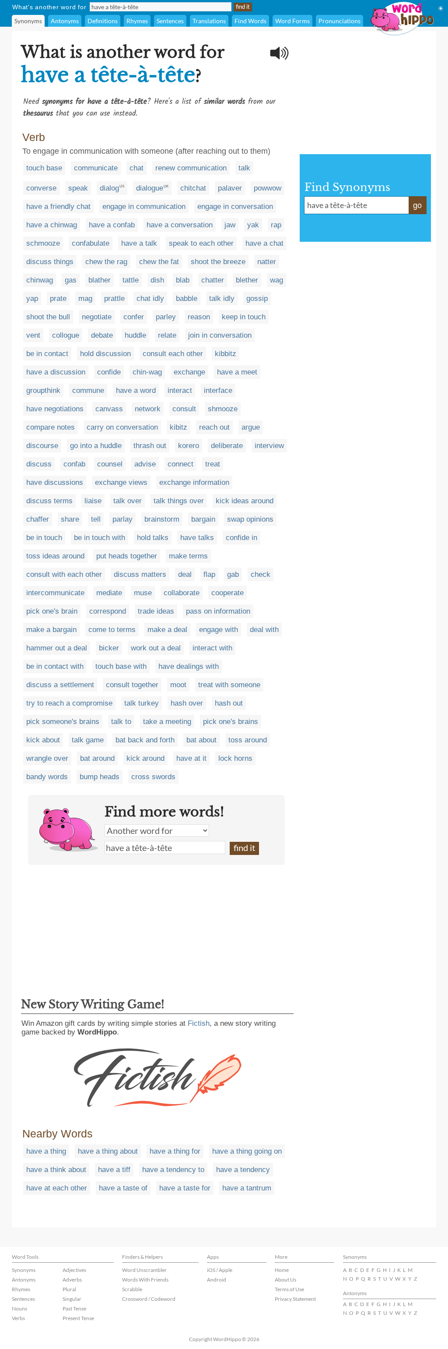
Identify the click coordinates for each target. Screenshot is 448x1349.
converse (41, 188)
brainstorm (161, 519)
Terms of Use (289, 1289)
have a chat (264, 243)
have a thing (46, 1151)
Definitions (103, 21)
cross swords (153, 777)
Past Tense (74, 1308)
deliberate (227, 445)
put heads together (126, 556)
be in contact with (55, 666)
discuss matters (140, 574)
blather (99, 280)
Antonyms (65, 21)
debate (102, 335)
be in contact (47, 354)
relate (167, 335)
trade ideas (156, 611)
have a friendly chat (58, 206)
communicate (96, 168)
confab (74, 464)
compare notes (50, 427)
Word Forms (292, 21)
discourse (42, 445)
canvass (109, 409)
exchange (189, 372)
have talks (197, 537)
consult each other (173, 354)
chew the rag (106, 262)
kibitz (178, 427)
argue (251, 427)
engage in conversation (235, 206)
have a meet (237, 372)
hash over (187, 703)
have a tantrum (246, 1188)
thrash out (149, 445)
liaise (93, 501)
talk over (127, 501)
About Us (285, 1279)
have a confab (112, 225)
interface (218, 390)
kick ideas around (244, 501)
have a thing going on (247, 1151)
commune (88, 390)
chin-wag (147, 372)
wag (276, 280)
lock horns (235, 758)
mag (85, 298)
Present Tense (78, 1318)
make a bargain (51, 629)
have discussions (54, 482)
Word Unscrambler (144, 1270)
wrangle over (47, 758)
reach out (214, 427)
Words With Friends (145, 1279)
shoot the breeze (218, 262)
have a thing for (175, 1151)
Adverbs (72, 1279)
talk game (88, 740)
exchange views (121, 482)
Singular (72, 1299)
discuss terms (49, 501)
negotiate (97, 317)
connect (180, 464)
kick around (145, 758)
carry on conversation (122, 427)
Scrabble (132, 1289)
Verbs (18, 1318)
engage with (218, 629)
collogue (65, 335)
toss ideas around (55, 556)
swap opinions (250, 519)
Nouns (19, 1308)
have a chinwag (51, 225)
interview (269, 445)
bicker (109, 648)
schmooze (43, 243)
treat (212, 464)
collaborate (182, 593)
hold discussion (105, 354)
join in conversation (220, 335)
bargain (203, 519)
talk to (121, 721)
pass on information (218, 611)
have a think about (56, 1169)
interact (180, 390)
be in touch (44, 537)
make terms (188, 556)
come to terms (112, 629)
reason (199, 317)
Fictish (199, 1023)
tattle (130, 280)
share (70, 519)
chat (137, 168)
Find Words (250, 21)
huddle (135, 335)
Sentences (170, 21)
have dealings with (188, 666)
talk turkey (141, 703)
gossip (257, 298)
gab (233, 574)
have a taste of (123, 1188)
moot (178, 685)
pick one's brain (51, 611)
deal (185, 574)
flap (209, 574)
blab (182, 280)
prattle (114, 298)
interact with (212, 648)
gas (71, 280)
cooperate (227, 593)
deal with (264, 629)
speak (78, 188)
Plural (69, 1289)
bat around (97, 758)
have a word (136, 390)
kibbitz (225, 354)
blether (247, 280)
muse (143, 593)
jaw (229, 225)
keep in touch (244, 317)
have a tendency (243, 1169)
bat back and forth (145, 740)
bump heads (99, 777)
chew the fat (159, 262)
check (260, 574)
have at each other (56, 1188)
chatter (212, 280)
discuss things (50, 262)
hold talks (152, 537)
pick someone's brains (62, 721)
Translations (209, 21)
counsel (109, 464)
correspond (107, 611)
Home (282, 1270)
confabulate (90, 243)
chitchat (193, 188)
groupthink (43, 390)
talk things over (179, 501)
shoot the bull (48, 317)
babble (186, 298)
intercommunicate (55, 593)
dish (157, 280)
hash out (229, 703)
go (417, 205)
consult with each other (64, 574)
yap (32, 298)
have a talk (139, 243)
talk (244, 168)
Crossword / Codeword (148, 1299)
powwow (267, 188)
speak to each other (201, 243)
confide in (241, 537)
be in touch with (99, 537)
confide (109, 372)
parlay (122, 519)
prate (58, 298)
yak (253, 225)
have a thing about (108, 1151)
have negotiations (55, 409)
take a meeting (167, 721)
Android (216, 1279)
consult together (132, 685)
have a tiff (114, 1169)
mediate (109, 593)
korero (188, 445)
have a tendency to (173, 1169)
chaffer (37, 519)
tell (96, 519)
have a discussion (55, 372)
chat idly (150, 298)
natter (266, 262)
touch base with (121, 666)
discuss (39, 464)
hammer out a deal (56, 648)
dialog (109, 188)
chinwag (39, 280)
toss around (247, 740)
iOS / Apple (219, 1270)
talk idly (221, 298)
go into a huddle (96, 445)
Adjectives (74, 1270)
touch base (44, 168)
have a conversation (180, 225)
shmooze (223, 409)
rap (276, 225)
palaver (230, 188)
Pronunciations (339, 21)
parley (166, 317)
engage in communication (144, 206)
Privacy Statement (295, 1299)
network (148, 409)
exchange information (194, 482)
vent (33, 335)
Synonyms (28, 21)
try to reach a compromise (69, 703)
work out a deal (156, 648)
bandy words (47, 777)
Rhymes (137, 21)
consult (184, 409)
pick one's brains (230, 721)
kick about (43, 740)
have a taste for (184, 1188)
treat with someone (229, 685)
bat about (201, 740)
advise (145, 464)
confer (133, 317)
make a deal (167, 629)
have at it (191, 758)
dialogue (149, 188)
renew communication (191, 168)
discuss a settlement (60, 685)
